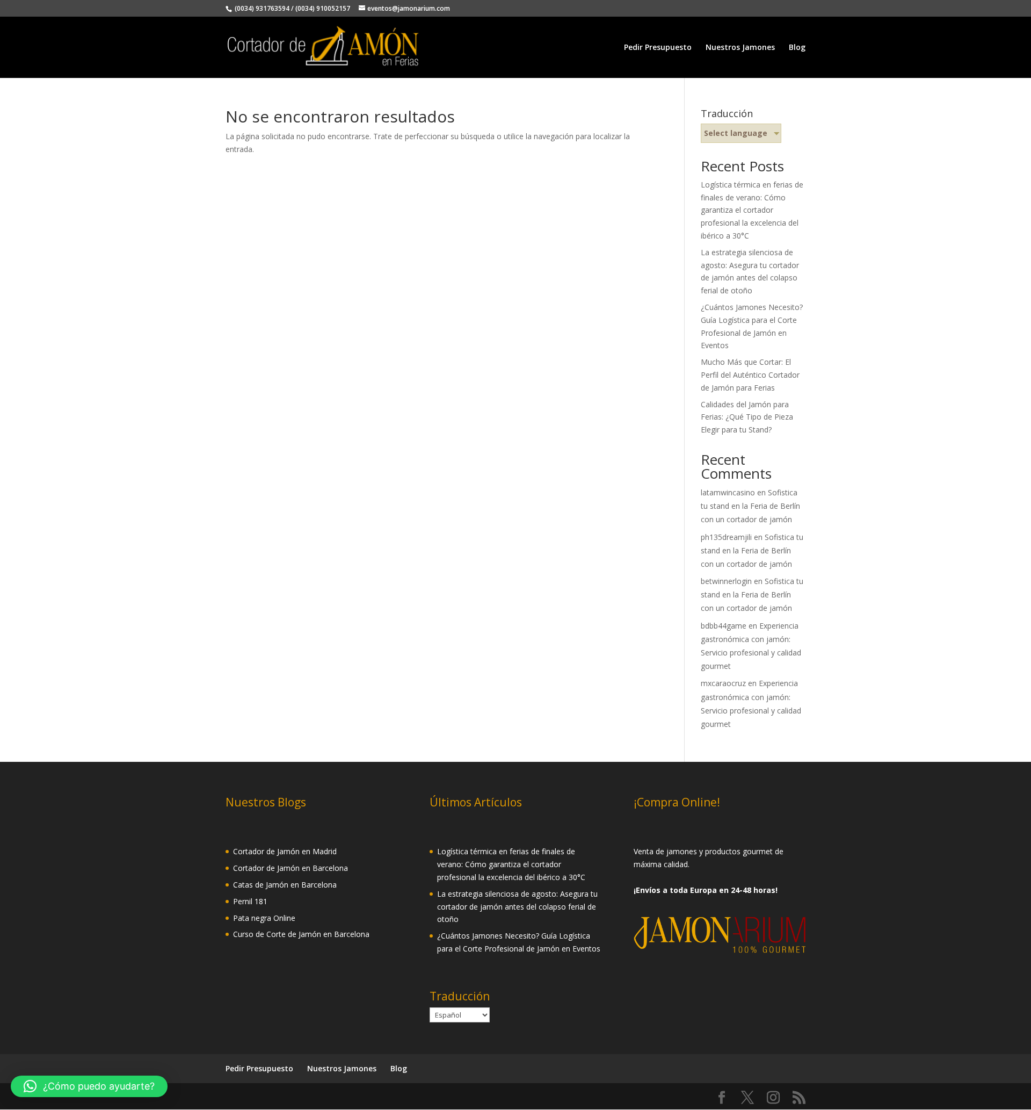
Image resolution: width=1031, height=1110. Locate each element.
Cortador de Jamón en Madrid (285, 851)
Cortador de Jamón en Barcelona (290, 868)
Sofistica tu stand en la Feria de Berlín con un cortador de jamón (750, 505)
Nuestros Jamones (740, 48)
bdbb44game (723, 626)
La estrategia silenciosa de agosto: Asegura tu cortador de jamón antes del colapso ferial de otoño (517, 907)
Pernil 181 (250, 901)
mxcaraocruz (723, 683)
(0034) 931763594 (261, 8)
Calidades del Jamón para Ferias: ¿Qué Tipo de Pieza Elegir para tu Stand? (747, 417)
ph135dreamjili (726, 537)
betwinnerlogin (726, 581)
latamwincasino (728, 492)
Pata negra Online (264, 918)
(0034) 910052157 (322, 8)
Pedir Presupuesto (658, 48)
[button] (89, 1086)
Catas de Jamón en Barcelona (285, 885)
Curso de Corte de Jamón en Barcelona (301, 934)
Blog (797, 48)
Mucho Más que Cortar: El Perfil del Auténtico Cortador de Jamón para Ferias (750, 375)
